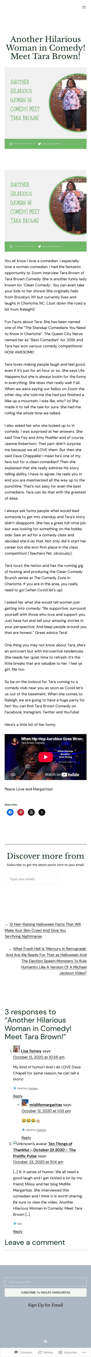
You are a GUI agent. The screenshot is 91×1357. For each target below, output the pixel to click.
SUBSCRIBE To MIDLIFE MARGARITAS (45, 1292)
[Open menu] (84, 7)
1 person (33, 1088)
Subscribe (73, 879)
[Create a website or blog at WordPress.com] (45, 1341)
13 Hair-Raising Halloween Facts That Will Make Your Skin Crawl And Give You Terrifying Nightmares (43, 930)
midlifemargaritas (45, 1104)
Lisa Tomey (31, 1051)
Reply (18, 1096)
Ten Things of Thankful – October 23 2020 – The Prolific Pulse (44, 1150)
